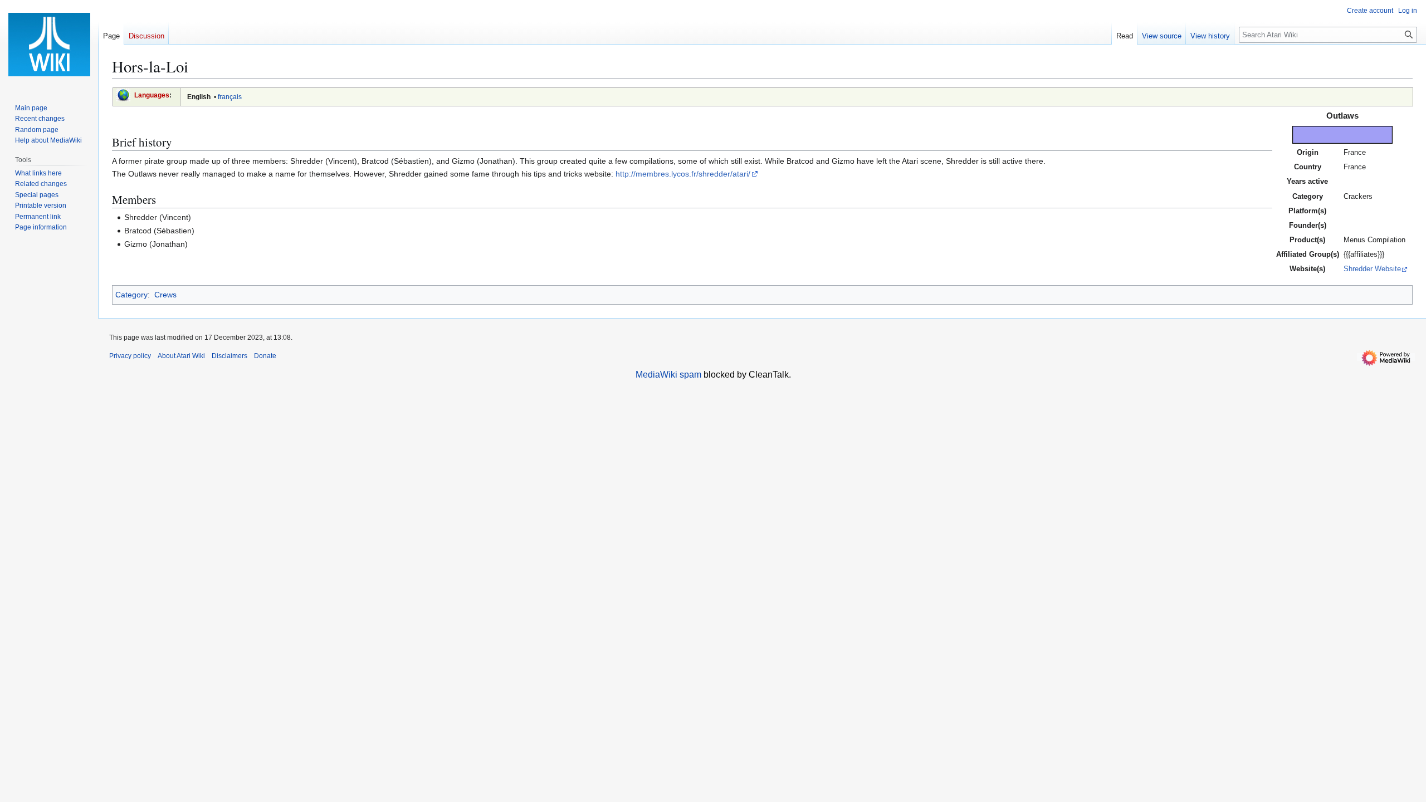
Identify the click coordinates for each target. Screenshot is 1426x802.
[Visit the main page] (49, 44)
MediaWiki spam (668, 374)
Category (131, 294)
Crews (165, 294)
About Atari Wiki (181, 356)
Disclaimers (229, 356)
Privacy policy (130, 356)
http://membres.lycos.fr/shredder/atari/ (683, 173)
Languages (151, 95)
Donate (265, 356)
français (230, 97)
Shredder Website (1372, 269)
